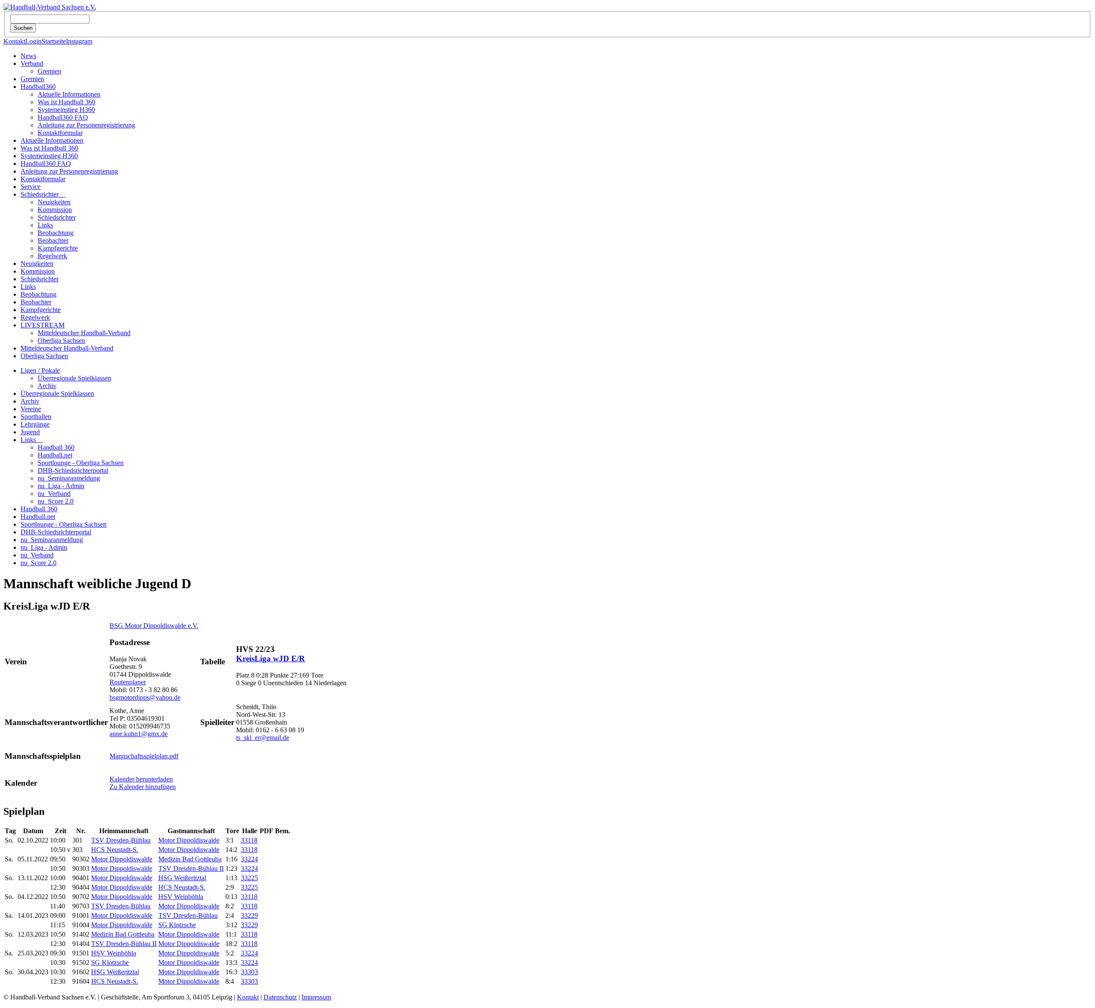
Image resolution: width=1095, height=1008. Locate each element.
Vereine (31, 409)
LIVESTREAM (43, 325)
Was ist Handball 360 (66, 102)
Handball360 (38, 86)
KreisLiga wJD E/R (270, 658)
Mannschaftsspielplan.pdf (144, 756)
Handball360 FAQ (63, 117)
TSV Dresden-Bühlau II (191, 868)
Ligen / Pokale (40, 370)
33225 (249, 877)
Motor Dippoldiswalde (188, 840)
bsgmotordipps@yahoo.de (145, 697)
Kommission (55, 209)
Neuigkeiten (54, 202)
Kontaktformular (60, 132)
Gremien (49, 71)
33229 (249, 915)
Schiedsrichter (43, 194)
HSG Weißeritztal (182, 877)
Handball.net (55, 455)
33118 (249, 840)
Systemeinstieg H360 (66, 109)
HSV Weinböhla (180, 896)
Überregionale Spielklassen (74, 378)
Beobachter (53, 240)
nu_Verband (54, 493)
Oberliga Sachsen (61, 340)
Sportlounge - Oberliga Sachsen (81, 462)
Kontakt (14, 41)
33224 (249, 859)
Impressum (316, 997)
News (28, 55)
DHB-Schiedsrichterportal (73, 470)
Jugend (30, 432)
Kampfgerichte (58, 248)
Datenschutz (280, 997)
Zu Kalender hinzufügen (143, 786)
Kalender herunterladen (141, 779)
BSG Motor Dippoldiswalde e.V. (154, 625)
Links (45, 225)
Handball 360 (56, 447)
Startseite (53, 41)
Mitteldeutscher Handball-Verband (84, 332)
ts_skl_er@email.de (262, 737)
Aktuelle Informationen (69, 94)
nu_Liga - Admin (61, 485)
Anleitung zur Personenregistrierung (86, 125)
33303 (249, 972)
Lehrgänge (35, 424)
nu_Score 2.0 (56, 501)
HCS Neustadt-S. (114, 849)
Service (31, 186)
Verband (32, 63)
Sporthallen (36, 416)
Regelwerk (52, 255)
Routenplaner (128, 682)
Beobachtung (56, 232)
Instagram (79, 41)
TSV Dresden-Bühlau (121, 840)
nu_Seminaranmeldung (69, 478)
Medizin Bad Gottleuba (190, 859)
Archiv (47, 385)
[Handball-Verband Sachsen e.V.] (49, 7)
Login (33, 41)
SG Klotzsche (177, 924)
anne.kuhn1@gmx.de (139, 733)
